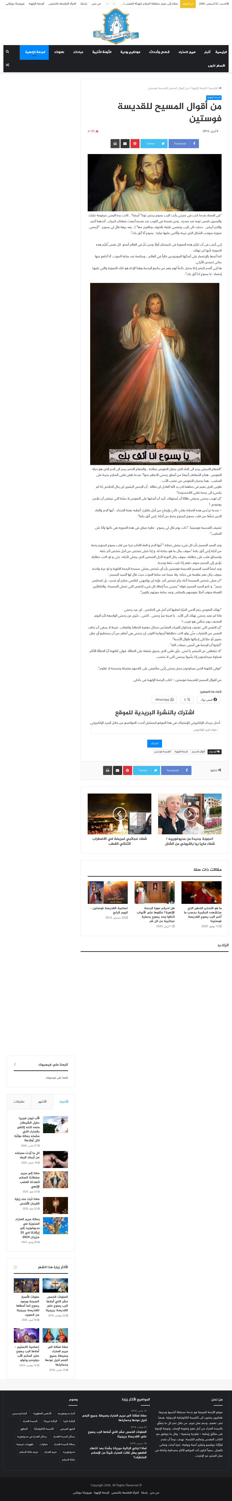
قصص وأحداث (159, 52)
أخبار (207, 52)
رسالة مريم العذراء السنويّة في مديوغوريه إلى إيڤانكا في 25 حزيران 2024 (27, 1228)
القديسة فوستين (162, 751)
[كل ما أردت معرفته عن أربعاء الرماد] (55, 1159)
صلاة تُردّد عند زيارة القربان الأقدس (158, 4)
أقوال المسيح (198, 751)
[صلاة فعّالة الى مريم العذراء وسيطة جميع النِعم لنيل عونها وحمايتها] (55, 1335)
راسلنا (84, 4)
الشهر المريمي (67, 1429)
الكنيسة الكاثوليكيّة (44, 1429)
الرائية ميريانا (50, 1421)
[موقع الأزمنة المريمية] (116, 26)
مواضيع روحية (130, 52)
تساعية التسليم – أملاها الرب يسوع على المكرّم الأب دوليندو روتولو (27, 1353)
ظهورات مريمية (25, 1444)
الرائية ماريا (69, 1421)
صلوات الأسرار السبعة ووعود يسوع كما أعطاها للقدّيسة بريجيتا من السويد (27, 1305)
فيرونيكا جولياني (15, 4)
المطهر (24, 1429)
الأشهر (42, 1102)
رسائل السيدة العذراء (64, 1436)
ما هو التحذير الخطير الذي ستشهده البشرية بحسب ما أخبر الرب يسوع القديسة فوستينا (203, 915)
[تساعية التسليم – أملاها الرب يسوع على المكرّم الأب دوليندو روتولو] (26, 1335)
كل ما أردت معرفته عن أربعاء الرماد (27, 1155)
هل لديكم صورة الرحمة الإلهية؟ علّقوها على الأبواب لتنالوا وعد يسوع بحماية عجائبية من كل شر (156, 915)
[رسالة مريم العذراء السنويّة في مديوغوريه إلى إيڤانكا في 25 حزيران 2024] (55, 1225)
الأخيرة (64, 1102)
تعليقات (19, 1102)
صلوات (59, 52)
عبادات (78, 52)
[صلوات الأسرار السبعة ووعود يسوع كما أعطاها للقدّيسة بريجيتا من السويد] (26, 1285)
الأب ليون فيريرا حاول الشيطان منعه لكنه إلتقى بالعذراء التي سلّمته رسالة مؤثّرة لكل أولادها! (27, 1129)
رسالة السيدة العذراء (64, 1444)
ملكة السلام (68, 1459)
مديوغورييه (69, 1452)
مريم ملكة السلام (28, 1452)
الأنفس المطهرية (42, 1413)
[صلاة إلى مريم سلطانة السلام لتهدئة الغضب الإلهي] (55, 1179)
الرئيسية (221, 52)
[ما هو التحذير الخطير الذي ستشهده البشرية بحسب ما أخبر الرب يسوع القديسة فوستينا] (201, 892)
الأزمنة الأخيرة (101, 52)
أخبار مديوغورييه (66, 1413)
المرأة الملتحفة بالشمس (62, 4)
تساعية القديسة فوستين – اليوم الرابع (109, 910)
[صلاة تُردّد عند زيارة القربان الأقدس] (55, 1205)
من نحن (96, 4)
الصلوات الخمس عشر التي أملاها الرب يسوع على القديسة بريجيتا (57, 1303)
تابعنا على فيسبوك (57, 1078)
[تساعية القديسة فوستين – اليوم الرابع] (108, 892)
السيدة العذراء (30, 1421)
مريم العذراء (187, 52)
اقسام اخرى (216, 65)
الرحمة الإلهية (36, 4)
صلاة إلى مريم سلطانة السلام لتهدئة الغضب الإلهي (29, 1180)
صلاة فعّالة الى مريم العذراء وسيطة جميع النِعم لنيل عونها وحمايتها (56, 1355)
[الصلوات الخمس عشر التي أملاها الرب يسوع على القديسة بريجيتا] (55, 1285)
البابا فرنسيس (19, 1413)
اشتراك (155, 743)
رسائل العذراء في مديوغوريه (32, 1436)
